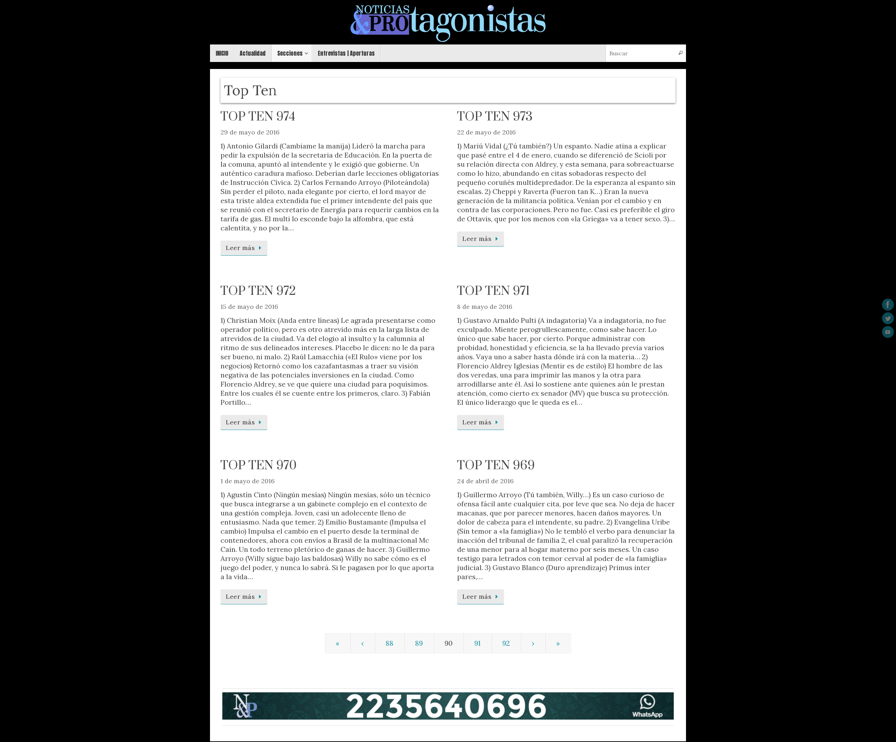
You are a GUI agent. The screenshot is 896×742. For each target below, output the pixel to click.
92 (506, 643)
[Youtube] (888, 332)
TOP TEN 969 (496, 465)
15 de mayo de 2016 (249, 307)
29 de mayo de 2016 (250, 132)
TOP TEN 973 (495, 117)
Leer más (240, 248)
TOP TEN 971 (493, 291)
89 (419, 643)
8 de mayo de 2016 (484, 307)
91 (477, 643)
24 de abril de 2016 (485, 481)
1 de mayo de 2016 (247, 481)
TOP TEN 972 (258, 291)
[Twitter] (888, 318)
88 (389, 643)
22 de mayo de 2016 (486, 132)
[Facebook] (888, 305)
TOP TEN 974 (257, 117)
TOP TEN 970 (258, 465)
